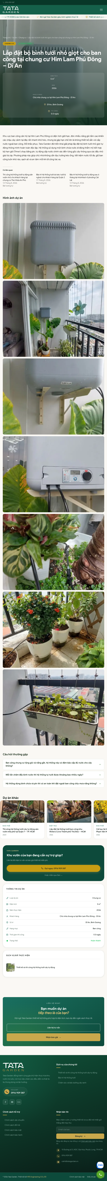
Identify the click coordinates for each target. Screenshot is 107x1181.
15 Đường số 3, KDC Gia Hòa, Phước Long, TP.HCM (82, 1149)
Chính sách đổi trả (12, 1125)
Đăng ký (78, 1136)
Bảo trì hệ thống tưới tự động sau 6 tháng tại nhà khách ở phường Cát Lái (84, 177)
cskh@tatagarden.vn (70, 1161)
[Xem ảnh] (53, 241)
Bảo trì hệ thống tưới (67, 1078)
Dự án (14, 38)
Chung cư (22, 38)
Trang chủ (7, 38)
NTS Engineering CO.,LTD (36, 1177)
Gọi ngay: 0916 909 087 (55, 868)
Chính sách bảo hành (13, 1135)
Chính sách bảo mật (13, 1130)
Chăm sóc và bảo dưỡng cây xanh (72, 1083)
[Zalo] (18, 1102)
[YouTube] (12, 1102)
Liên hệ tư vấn (53, 1027)
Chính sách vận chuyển (14, 1120)
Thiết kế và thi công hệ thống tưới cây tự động (77, 1072)
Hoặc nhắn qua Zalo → (54, 875)
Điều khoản (91, 1177)
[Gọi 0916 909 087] (100, 1174)
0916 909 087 (9, 2)
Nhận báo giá (53, 1037)
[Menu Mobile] (101, 10)
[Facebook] (5, 1102)
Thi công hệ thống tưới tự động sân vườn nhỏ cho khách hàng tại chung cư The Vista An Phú (18, 177)
